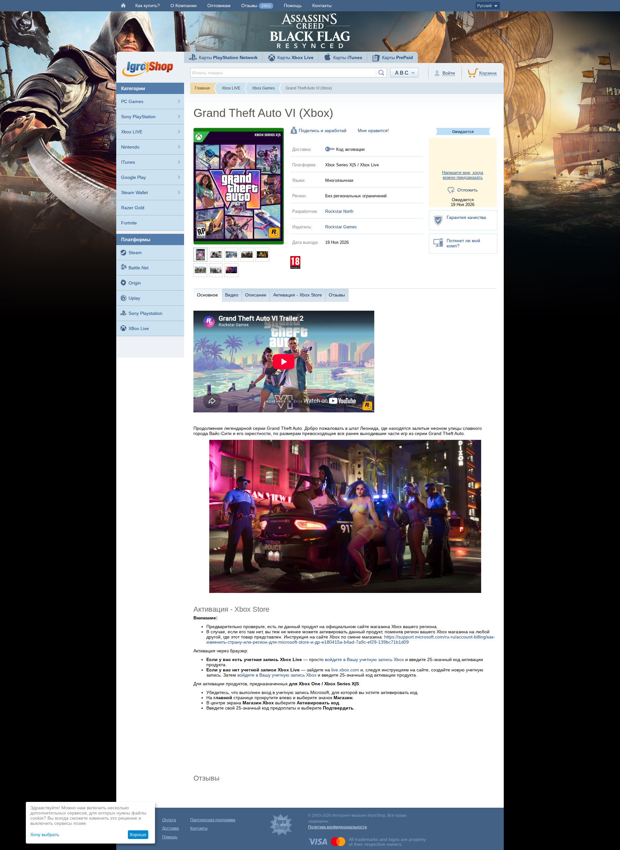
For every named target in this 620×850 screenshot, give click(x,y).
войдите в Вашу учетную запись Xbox (364, 659)
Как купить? (147, 5)
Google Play (133, 177)
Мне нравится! (373, 130)
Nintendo (130, 147)
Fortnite (129, 222)
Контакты (322, 5)
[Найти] (381, 72)
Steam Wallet (134, 192)
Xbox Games (263, 88)
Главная (202, 88)
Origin (135, 282)
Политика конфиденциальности (337, 827)
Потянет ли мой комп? (463, 243)
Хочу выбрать (44, 834)
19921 (266, 6)
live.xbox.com (345, 669)
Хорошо (137, 834)
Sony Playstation (145, 313)
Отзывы (256, 5)
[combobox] (288, 73)
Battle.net (139, 267)
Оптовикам (219, 5)
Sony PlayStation (138, 116)
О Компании (183, 5)
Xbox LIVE (131, 131)
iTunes (128, 162)
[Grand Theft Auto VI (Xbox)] (238, 185)
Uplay (134, 298)
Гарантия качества (466, 217)
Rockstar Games (341, 226)
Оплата (169, 820)
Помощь (293, 5)
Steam (135, 252)
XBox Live (139, 328)
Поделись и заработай (322, 130)
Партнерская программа (212, 820)
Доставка (170, 828)
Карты (228, 57)
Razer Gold (132, 207)
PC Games (132, 101)
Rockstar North (339, 211)
